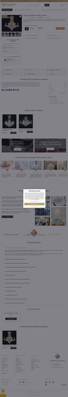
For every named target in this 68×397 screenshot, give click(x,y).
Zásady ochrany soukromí (34, 201)
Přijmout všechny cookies (34, 204)
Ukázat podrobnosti (34, 206)
